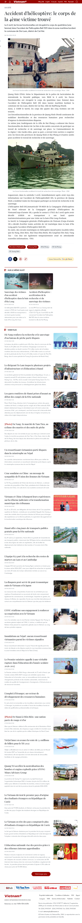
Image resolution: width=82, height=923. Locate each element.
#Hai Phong (44, 247)
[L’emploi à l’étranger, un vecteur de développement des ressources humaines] (66, 700)
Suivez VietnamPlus (55, 259)
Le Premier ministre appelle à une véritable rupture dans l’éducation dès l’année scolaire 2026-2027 (26, 663)
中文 (65, 1)
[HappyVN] (68, 888)
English (48, 2)
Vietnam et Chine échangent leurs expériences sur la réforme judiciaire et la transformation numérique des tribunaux (27, 500)
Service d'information (58, 899)
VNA (48, 899)
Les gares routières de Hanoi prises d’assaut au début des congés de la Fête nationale (27, 395)
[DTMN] (40, 888)
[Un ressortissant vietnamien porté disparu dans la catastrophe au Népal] (66, 456)
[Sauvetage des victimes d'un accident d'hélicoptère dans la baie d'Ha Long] (16, 281)
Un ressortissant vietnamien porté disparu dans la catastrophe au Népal (25, 451)
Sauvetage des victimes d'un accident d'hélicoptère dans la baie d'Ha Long (16, 296)
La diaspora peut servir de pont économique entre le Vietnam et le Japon (26, 584)
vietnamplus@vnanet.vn (51, 911)
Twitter (15, 259)
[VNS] (12, 888)
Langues (42, 899)
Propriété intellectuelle (46, 895)
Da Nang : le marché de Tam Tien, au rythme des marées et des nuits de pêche (26, 426)
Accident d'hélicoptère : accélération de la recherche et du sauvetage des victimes (40, 296)
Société (7, 8)
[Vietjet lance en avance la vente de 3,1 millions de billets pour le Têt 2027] (66, 746)
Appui (78, 895)
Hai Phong (57, 247)
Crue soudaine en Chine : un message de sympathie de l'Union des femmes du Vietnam (26, 475)
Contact (77, 899)
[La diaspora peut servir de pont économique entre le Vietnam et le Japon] (66, 588)
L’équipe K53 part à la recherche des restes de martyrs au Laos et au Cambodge (26, 558)
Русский (71, 2)
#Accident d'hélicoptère (16, 247)
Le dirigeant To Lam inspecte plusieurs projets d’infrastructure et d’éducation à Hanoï (27, 367)
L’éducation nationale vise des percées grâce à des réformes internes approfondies (27, 847)
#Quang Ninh (32, 247)
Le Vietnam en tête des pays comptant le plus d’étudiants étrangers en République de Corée (27, 823)
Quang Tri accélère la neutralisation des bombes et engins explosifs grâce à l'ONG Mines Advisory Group (24, 769)
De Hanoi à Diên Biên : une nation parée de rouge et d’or (25, 718)
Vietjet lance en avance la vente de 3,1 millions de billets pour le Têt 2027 (26, 742)
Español (60, 2)
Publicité (70, 899)
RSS (72, 895)
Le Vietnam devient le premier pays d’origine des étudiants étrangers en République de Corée (26, 798)
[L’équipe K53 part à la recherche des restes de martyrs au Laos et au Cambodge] (66, 563)
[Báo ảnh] (55, 888)
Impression (20, 259)
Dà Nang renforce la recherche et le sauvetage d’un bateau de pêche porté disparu (26, 336)
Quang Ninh (15, 251)
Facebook (10, 259)
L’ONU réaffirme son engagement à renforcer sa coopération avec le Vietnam (26, 612)
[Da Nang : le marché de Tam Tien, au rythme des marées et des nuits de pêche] (66, 430)
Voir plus (12, 330)
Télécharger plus (41, 874)
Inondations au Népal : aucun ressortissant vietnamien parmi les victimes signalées (25, 638)
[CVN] (27, 888)
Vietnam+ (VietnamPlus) (20, 1)
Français (53, 2)
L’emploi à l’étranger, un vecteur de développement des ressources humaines (24, 695)
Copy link (26, 259)
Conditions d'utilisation (62, 895)
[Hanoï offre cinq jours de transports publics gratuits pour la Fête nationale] (66, 534)
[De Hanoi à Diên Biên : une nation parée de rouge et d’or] (66, 723)
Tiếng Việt (41, 2)
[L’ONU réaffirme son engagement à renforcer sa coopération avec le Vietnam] (66, 617)
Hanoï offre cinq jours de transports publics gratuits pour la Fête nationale (26, 530)
